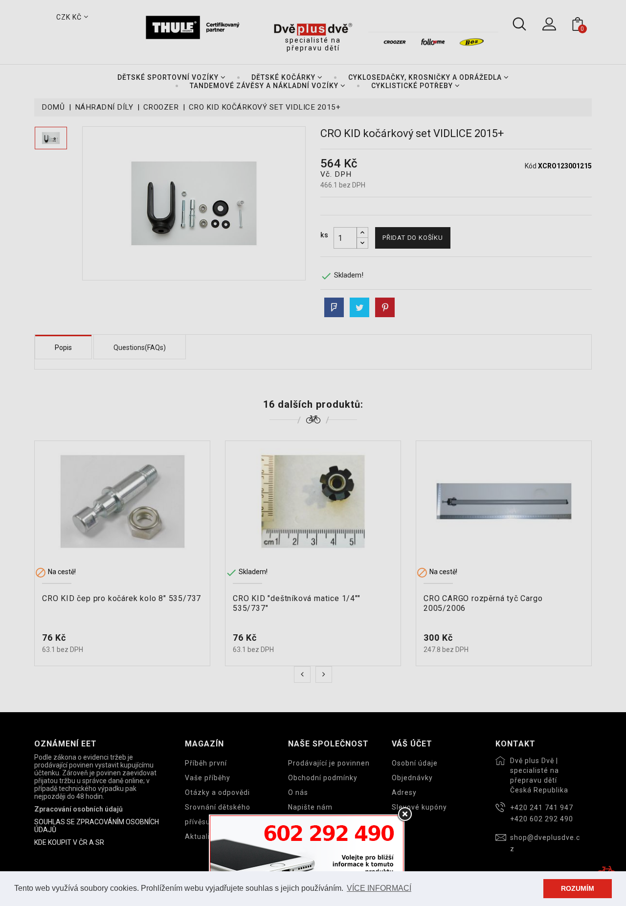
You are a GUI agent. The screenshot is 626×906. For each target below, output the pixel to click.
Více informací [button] (379, 888)
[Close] (404, 814)
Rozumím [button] (577, 888)
